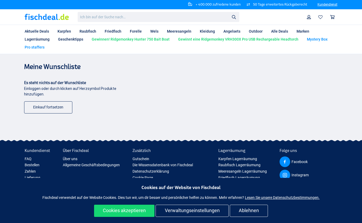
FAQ (28, 159)
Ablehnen (249, 210)
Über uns (70, 159)
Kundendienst (327, 4)
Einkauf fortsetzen (48, 107)
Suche (234, 16)
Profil (309, 17)
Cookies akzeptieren (124, 210)
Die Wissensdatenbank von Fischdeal (163, 165)
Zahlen (30, 171)
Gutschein (141, 159)
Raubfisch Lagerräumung (239, 165)
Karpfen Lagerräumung (237, 159)
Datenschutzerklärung (151, 171)
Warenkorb (332, 17)
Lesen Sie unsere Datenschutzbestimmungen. (282, 197)
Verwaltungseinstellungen (192, 210)
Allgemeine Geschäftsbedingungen (91, 165)
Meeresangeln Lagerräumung (242, 171)
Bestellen (32, 165)
